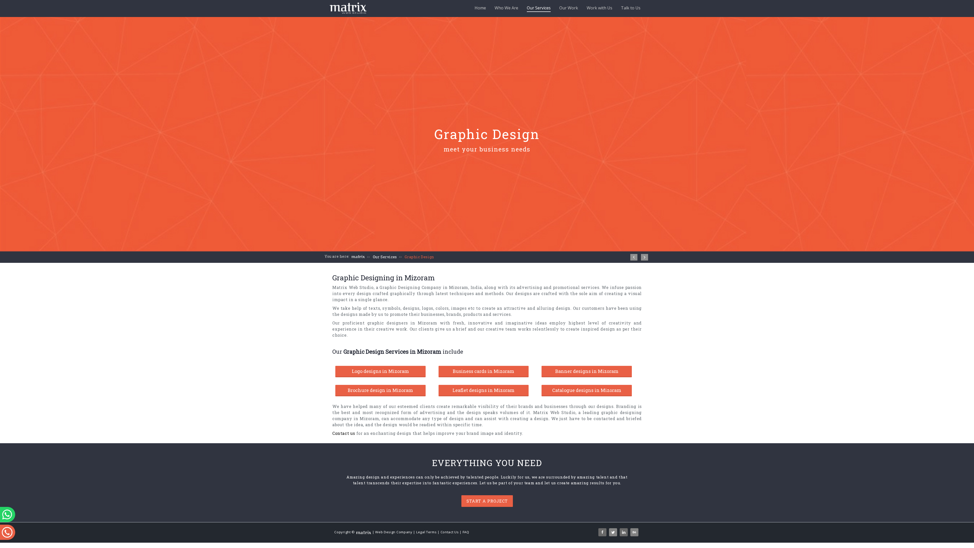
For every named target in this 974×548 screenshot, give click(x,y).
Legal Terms (426, 532)
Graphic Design (419, 256)
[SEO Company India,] (644, 257)
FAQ (466, 532)
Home (480, 8)
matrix (358, 256)
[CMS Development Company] (633, 257)
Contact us (343, 433)
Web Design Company (393, 532)
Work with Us (599, 8)
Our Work (568, 8)
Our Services (539, 8)
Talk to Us (630, 8)
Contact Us (450, 532)
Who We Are (506, 8)
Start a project (487, 501)
